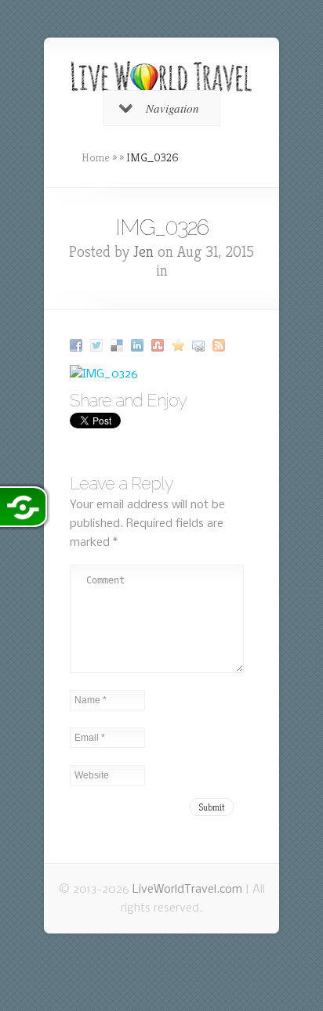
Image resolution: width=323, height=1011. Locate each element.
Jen (143, 252)
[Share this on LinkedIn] (139, 345)
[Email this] (200, 345)
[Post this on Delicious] (119, 345)
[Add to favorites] (180, 345)
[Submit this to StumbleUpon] (159, 345)
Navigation (172, 108)
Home (96, 157)
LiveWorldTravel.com (187, 889)
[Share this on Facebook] (78, 345)
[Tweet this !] (98, 345)
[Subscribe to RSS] (220, 345)
